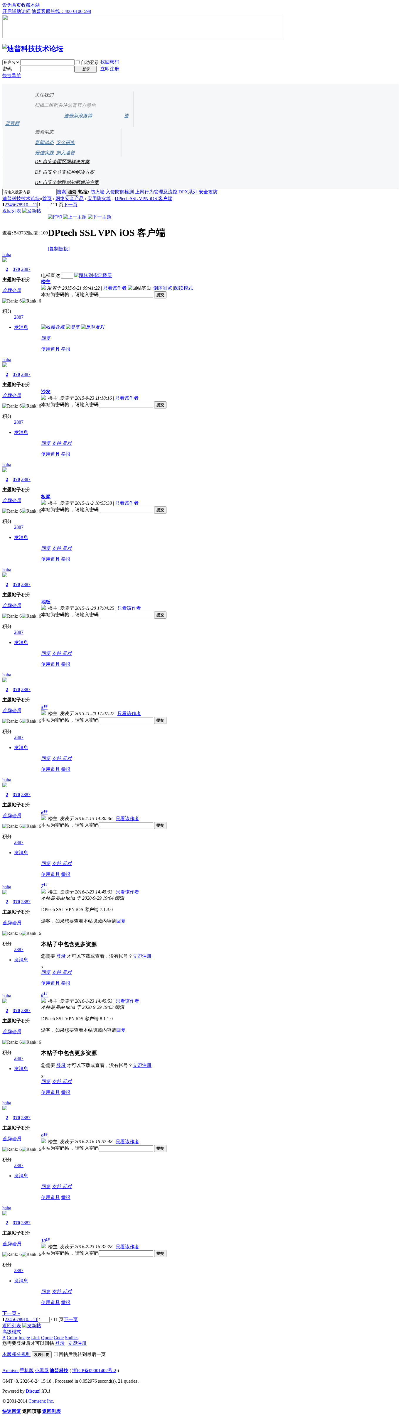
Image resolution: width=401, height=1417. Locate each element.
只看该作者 (115, 288)
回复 (45, 338)
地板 (45, 601)
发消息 (21, 327)
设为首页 (11, 5)
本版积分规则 (16, 1354)
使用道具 (50, 349)
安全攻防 (208, 191)
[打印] (55, 217)
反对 (67, 443)
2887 (26, 269)
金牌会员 (11, 290)
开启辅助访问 (16, 11)
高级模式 (11, 1331)
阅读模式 (183, 288)
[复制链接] (59, 248)
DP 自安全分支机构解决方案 (64, 172)
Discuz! (33, 1391)
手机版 (27, 1370)
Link (35, 1337)
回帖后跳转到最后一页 (82, 1354)
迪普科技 (59, 1370)
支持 (57, 443)
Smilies (71, 1337)
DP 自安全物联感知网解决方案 (67, 182)
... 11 (32, 204)
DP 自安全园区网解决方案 (62, 161)
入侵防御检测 (120, 191)
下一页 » (11, 1313)
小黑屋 (42, 1370)
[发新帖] (31, 210)
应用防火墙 (99, 198)
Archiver (10, 1370)
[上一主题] (75, 217)
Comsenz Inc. (41, 1401)
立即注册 (109, 68)
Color (12, 1337)
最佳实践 (44, 152)
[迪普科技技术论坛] (32, 49)
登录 (61, 956)
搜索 (61, 191)
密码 (7, 68)
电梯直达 (50, 275)
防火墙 (97, 191)
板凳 (45, 496)
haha (6, 254)
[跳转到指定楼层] (93, 275)
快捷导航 (11, 75)
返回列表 (11, 210)
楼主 (45, 281)
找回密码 (109, 62)
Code (59, 1337)
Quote (47, 1337)
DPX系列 (188, 191)
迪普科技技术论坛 (21, 198)
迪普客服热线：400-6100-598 (61, 11)
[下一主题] (99, 217)
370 (16, 269)
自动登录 (89, 62)
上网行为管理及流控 (156, 191)
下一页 (70, 204)
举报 (65, 349)
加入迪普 (65, 152)
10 (25, 204)
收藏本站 (30, 5)
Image (24, 1337)
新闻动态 (44, 142)
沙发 (45, 391)
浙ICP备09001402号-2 (94, 1370)
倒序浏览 (162, 288)
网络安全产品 (69, 198)
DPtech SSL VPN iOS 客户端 (143, 198)
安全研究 (65, 142)
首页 (47, 198)
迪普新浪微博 (78, 115)
